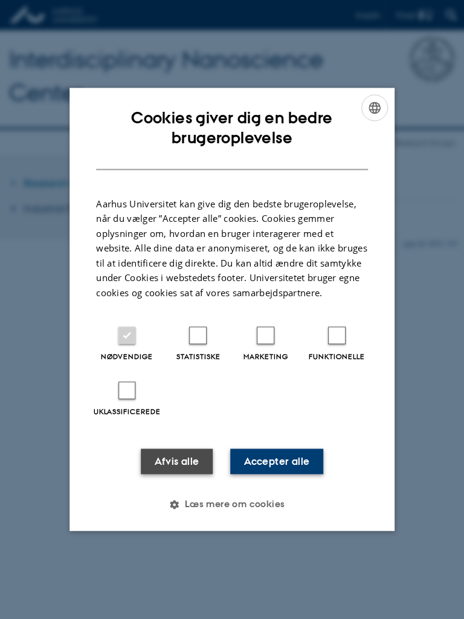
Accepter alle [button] (276, 462)
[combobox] (375, 108)
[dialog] (232, 309)
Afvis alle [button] (177, 462)
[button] (232, 504)
